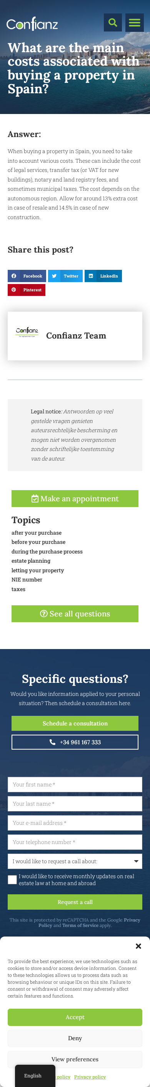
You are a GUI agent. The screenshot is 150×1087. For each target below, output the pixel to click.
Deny (75, 1038)
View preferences (75, 1059)
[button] (138, 946)
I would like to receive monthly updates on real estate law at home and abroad (76, 880)
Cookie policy (55, 1077)
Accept (75, 1017)
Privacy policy (90, 1077)
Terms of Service (80, 925)
